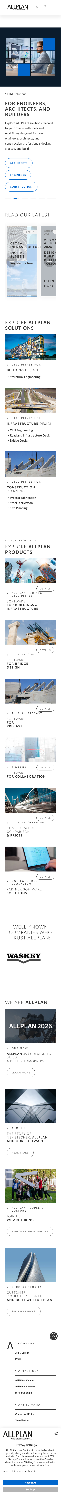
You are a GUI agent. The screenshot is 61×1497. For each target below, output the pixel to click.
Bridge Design (19, 440)
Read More (20, 1153)
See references (24, 1311)
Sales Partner (22, 1420)
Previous (11, 261)
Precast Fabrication (23, 497)
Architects (19, 163)
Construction (21, 187)
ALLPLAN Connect (25, 1387)
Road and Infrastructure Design (31, 435)
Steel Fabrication (21, 503)
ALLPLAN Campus (25, 1380)
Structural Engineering (25, 377)
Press (18, 1359)
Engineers (18, 175)
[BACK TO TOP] (54, 1336)
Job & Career (22, 1353)
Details (45, 589)
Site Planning (19, 508)
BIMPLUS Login (23, 1393)
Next (49, 261)
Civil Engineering (21, 430)
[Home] (17, 9)
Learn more (21, 1073)
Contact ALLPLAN (24, 1414)
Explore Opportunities (30, 1232)
